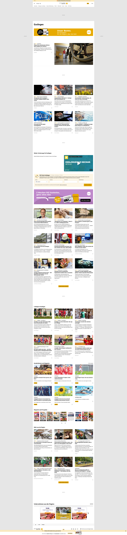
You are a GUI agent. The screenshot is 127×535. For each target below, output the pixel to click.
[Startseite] (35, 524)
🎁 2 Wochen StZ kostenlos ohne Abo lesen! (64, 0)
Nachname (66, 179)
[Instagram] (71, 529)
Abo (88, 3)
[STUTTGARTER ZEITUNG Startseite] (63, 3)
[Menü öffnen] (34, 4)
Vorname (51, 179)
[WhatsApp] (73, 529)
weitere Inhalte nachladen (63, 286)
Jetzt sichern (70, 533)
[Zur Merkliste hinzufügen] (51, 52)
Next (88, 513)
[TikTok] (75, 529)
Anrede (36, 179)
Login (92, 3)
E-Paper (37, 3)
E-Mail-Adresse (81, 179)
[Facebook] (77, 529)
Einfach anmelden (88, 184)
